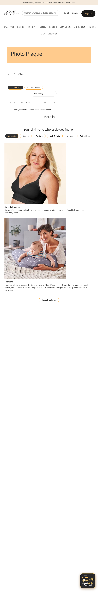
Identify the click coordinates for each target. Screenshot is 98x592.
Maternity (31, 27)
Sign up (88, 13)
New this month (33, 87)
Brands (20, 27)
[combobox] (41, 13)
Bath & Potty (65, 27)
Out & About (79, 27)
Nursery (42, 27)
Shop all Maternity (49, 300)
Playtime (92, 27)
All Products (15, 87)
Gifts (43, 33)
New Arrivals (8, 27)
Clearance (52, 33)
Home (9, 74)
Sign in (75, 13)
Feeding (53, 27)
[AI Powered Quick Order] (87, 580)
